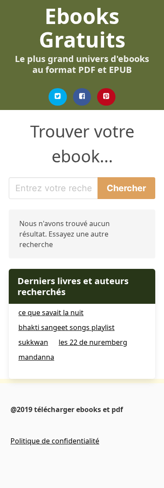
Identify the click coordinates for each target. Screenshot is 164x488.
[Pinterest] (106, 97)
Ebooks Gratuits (82, 28)
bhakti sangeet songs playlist (66, 327)
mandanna (36, 357)
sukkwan (33, 342)
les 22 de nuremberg (93, 342)
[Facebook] (82, 97)
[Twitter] (58, 97)
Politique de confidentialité (54, 441)
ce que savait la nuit (51, 312)
